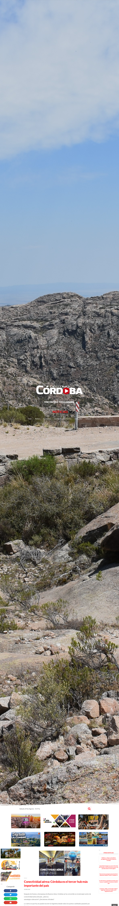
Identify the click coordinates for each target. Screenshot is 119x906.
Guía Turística (47, 419)
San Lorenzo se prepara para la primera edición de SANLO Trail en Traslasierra (109, 874)
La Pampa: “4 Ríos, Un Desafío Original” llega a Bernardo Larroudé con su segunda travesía (109, 890)
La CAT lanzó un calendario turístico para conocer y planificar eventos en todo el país (108, 882)
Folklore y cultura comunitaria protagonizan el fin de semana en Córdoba (108, 859)
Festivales (68, 419)
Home (30, 419)
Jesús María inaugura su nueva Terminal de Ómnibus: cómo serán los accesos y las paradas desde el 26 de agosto (108, 867)
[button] (89, 808)
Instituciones (78, 419)
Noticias (37, 419)
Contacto (88, 419)
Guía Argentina (58, 419)
